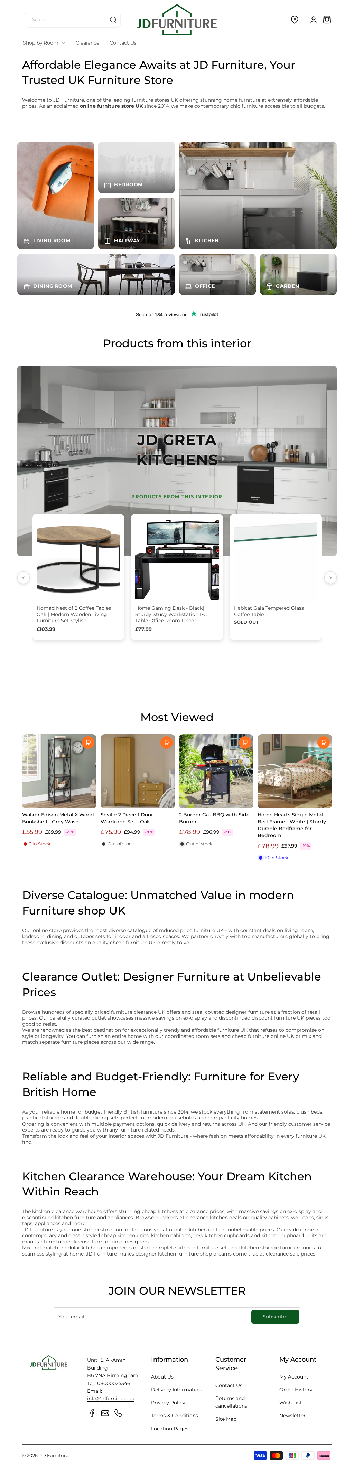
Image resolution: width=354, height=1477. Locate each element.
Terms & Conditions (174, 1415)
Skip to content (10, 53)
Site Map (225, 1419)
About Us (162, 1377)
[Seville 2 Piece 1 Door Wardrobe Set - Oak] (138, 771)
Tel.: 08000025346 (108, 1383)
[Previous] (23, 577)
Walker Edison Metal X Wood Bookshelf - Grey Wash (58, 818)
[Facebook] (92, 1413)
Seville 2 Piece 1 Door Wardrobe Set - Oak (127, 818)
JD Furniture (54, 1455)
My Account (293, 1377)
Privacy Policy (168, 1403)
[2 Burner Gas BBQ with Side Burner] (216, 771)
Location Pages (169, 1429)
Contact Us (228, 1385)
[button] (294, 20)
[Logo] (177, 19)
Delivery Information (176, 1389)
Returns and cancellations (231, 1402)
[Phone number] (118, 1413)
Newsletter (292, 1415)
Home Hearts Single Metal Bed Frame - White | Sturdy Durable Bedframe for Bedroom (292, 825)
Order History (296, 1389)
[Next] (330, 577)
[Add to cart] (88, 742)
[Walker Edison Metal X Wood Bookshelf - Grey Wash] (59, 771)
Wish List (290, 1403)
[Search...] (113, 19)
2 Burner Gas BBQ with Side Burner (214, 818)
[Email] (105, 1413)
